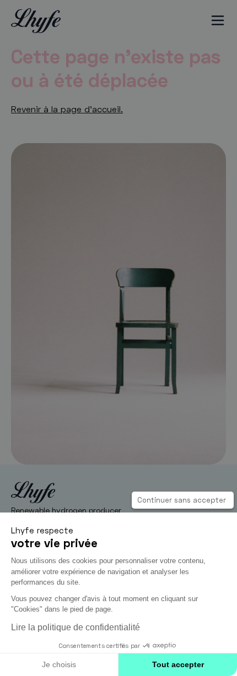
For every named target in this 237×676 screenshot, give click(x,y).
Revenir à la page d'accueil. (67, 108)
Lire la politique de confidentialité (75, 627)
